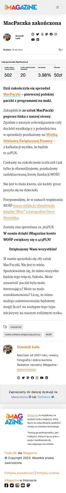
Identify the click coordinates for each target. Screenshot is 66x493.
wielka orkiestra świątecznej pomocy (22, 334)
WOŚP (49, 334)
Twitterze (44, 397)
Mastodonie (20, 397)
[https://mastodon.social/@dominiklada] (46, 34)
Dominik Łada (20, 37)
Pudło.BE (11, 453)
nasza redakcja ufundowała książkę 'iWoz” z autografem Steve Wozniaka (29, 211)
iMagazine (32, 415)
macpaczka (15, 327)
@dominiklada (26, 369)
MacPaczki (12, 93)
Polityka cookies (47, 473)
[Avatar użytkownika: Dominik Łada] (7, 349)
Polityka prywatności (19, 473)
